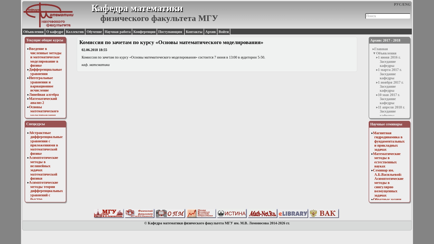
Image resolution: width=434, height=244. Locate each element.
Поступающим (170, 32)
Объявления (33, 32)
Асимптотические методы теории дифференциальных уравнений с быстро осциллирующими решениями (46, 195)
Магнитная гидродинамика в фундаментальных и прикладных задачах (389, 141)
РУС (398, 4)
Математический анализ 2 (43, 101)
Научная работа (118, 32)
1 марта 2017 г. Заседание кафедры (390, 74)
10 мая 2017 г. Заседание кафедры (389, 99)
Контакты (194, 32)
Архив (210, 32)
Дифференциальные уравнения (45, 71)
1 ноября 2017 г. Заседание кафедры (390, 86)
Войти (224, 32)
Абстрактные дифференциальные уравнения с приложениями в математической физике (46, 143)
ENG (406, 4)
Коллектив (75, 32)
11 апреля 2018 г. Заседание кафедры (391, 111)
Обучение (94, 32)
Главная (381, 49)
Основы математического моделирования (44, 111)
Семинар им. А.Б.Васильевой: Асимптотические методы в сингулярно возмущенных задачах (388, 182)
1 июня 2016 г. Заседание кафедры (389, 61)
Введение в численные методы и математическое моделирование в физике (45, 57)
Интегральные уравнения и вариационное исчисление (41, 84)
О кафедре (54, 32)
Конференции (144, 32)
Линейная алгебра (44, 94)
